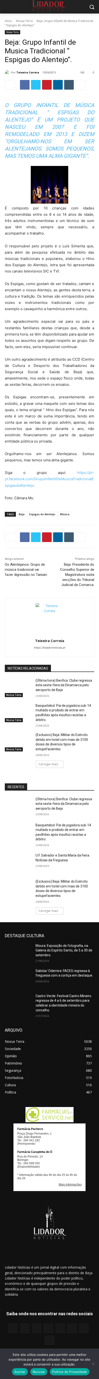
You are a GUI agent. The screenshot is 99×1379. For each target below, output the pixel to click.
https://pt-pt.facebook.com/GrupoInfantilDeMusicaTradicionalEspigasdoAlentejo (49, 478)
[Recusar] (93, 1363)
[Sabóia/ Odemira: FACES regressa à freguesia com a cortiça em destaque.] (18, 978)
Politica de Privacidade (69, 1372)
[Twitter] (36, 85)
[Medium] (48, 1328)
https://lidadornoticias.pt (49, 647)
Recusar (39, 1372)
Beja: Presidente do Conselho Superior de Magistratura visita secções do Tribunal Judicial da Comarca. (77, 574)
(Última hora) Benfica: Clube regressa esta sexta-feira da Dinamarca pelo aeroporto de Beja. (64, 685)
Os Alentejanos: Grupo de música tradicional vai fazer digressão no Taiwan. (26, 569)
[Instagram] (24, 1328)
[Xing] (49, 1340)
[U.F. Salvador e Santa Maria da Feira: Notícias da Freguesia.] (18, 862)
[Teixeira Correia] (8, 72)
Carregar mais (48, 764)
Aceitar (19, 1372)
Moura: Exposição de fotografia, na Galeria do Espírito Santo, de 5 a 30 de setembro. (64, 950)
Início (8, 21)
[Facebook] (25, 85)
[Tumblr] (69, 85)
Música (64, 514)
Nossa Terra (24, 21)
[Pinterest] (47, 85)
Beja (22, 514)
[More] (80, 85)
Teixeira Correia (27, 72)
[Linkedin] (58, 85)
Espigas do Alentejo (42, 514)
